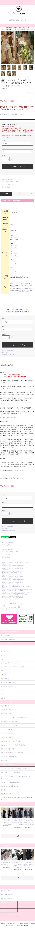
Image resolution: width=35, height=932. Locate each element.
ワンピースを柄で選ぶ (7, 580)
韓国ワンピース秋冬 (7, 569)
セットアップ (6, 609)
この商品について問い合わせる (10, 181)
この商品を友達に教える (8, 179)
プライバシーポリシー (20, 917)
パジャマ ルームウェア (9, 607)
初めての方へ (5, 790)
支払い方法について (11, 915)
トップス (20, 605)
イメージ (17, 193)
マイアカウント (4, 902)
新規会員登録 (25, 25)
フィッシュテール (27, 281)
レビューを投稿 (6, 545)
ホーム (4, 915)
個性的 (12, 286)
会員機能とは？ (28, 30)
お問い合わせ (4, 910)
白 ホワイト (16, 578)
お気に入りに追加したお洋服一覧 (11, 772)
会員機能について (6, 794)
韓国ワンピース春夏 (7, 566)
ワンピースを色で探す (7, 578)
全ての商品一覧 (5, 635)
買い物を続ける (6, 187)
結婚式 (19, 290)
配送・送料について (21, 915)
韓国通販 (27, 291)
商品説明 (5, 193)
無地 (12, 283)
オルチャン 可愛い (24, 594)
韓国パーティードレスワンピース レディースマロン (13, 562)
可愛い (21, 285)
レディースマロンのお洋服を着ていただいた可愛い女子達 (17, 798)
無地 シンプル (17, 580)
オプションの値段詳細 (7, 350)
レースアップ (24, 286)
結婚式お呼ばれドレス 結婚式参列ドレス (23, 589)
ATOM (31, 917)
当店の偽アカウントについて (17, 20)
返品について (5, 352)
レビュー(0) (29, 193)
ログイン (10, 25)
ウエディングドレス (7, 564)
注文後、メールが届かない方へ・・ (11, 786)
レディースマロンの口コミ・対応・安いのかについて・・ (16, 777)
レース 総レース (17, 583)
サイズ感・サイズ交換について (9, 417)
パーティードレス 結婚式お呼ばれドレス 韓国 (13, 572)
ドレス (26, 562)
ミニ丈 (24, 283)
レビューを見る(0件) (7, 542)
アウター (20, 603)
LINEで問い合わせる (7, 184)
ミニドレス (21, 281)
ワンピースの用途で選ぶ (8, 589)
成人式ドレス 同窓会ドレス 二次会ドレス (23, 592)
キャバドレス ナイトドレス (8, 575)
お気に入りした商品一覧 (8, 639)
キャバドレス (22, 288)
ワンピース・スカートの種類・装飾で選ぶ (12, 586)
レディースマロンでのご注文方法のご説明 (13, 768)
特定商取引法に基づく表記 (8, 354)
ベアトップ (16, 283)
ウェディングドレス (14, 281)
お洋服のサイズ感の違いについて (12, 114)
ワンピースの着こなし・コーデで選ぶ (11, 594)
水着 (19, 607)
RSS (28, 917)
